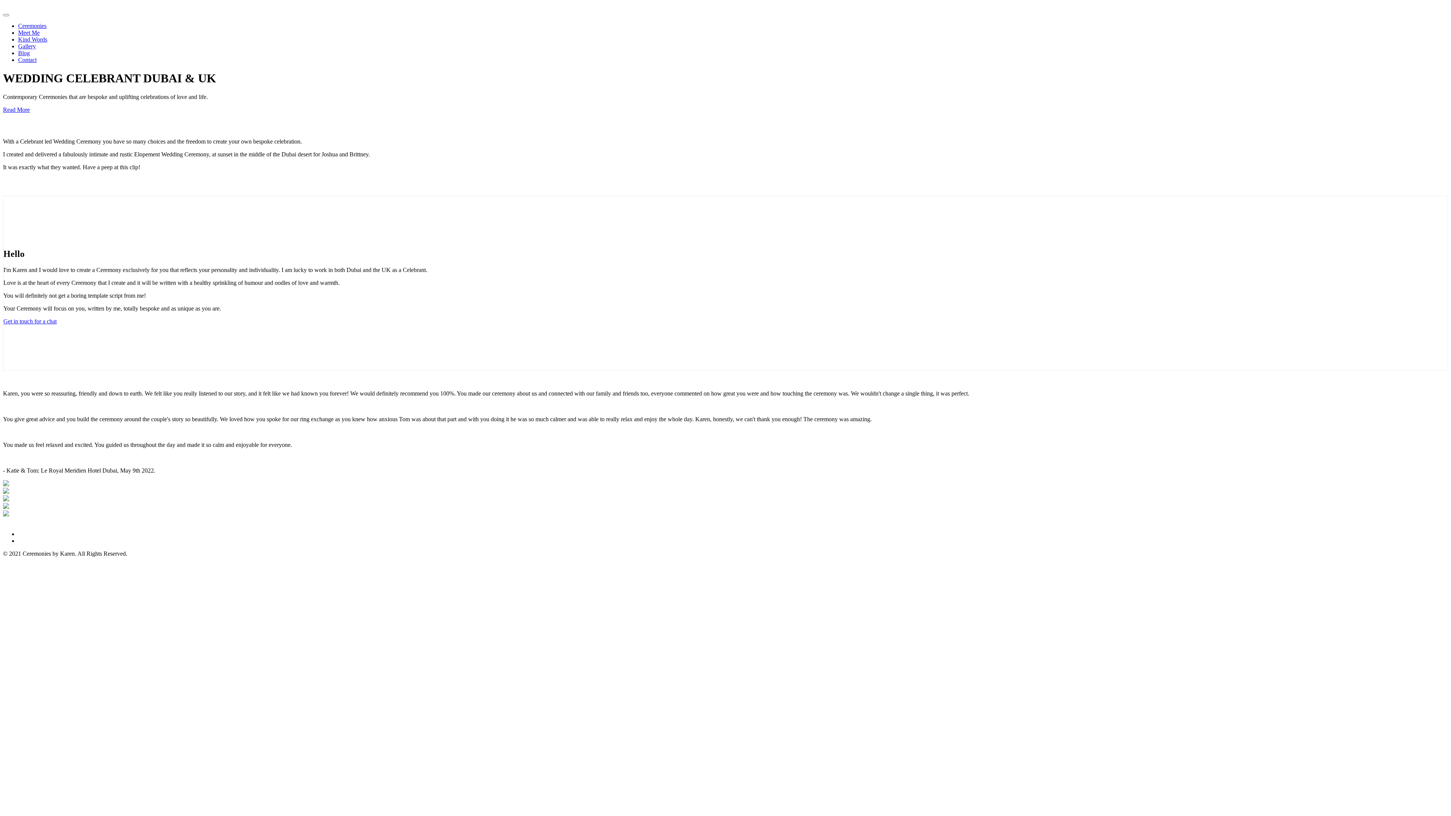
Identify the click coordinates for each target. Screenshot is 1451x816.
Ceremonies (32, 26)
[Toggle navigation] (6, 15)
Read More (16, 110)
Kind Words (32, 39)
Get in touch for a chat (30, 321)
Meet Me (29, 32)
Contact (27, 60)
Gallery (27, 46)
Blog (24, 53)
